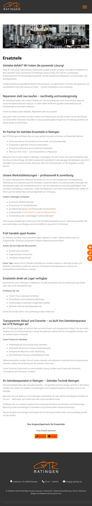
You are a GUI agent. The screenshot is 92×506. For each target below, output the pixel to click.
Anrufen (41, 436)
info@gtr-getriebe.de (74, 482)
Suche (75, 491)
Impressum (48, 491)
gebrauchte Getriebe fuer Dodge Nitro (19, 503)
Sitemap (82, 491)
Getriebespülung (29, 212)
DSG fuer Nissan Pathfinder (59, 501)
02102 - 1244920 (51, 482)
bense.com (57, 493)
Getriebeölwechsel (48, 212)
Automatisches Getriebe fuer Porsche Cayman (79, 503)
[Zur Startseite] (11, 9)
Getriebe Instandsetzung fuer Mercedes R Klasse (12, 501)
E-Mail (53, 436)
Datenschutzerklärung (62, 491)
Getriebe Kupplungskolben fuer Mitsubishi (34, 501)
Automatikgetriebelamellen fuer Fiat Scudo (38, 503)
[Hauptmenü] (85, 7)
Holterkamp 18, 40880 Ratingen (25, 482)
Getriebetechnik (49, 501)
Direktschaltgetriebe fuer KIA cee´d (75, 501)
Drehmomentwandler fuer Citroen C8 (59, 503)
